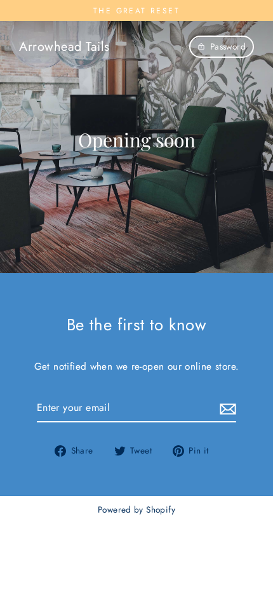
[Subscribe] (226, 408)
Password (228, 46)
